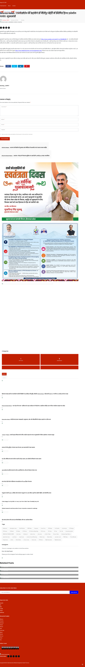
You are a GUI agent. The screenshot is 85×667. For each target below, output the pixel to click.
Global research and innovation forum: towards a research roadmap (19, 508)
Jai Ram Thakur (47, 534)
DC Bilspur (50, 528)
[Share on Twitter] (4, 28)
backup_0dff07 (4, 85)
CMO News (29, 528)
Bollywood (5, 528)
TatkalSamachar (57, 539)
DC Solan (50, 531)
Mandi (1, 632)
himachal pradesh (69, 531)
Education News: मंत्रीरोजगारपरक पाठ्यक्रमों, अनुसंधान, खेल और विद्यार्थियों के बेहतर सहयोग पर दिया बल (26, 419)
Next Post (4, 153)
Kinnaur (1, 626)
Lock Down (14, 536)
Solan (1, 637)
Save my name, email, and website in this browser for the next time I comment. (17, 134)
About (9, 5)
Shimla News (18, 539)
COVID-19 (35, 12)
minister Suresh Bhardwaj (32, 536)
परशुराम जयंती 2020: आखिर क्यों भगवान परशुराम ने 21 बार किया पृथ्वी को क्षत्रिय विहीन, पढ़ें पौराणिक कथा (26, 493)
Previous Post (7, 145)
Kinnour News (56, 534)
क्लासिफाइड (58, 12)
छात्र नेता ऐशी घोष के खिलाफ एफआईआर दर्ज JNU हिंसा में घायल (17, 481)
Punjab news (5, 539)
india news (40, 534)
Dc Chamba (57, 528)
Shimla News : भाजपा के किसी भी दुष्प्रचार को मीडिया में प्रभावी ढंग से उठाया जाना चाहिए (24, 147)
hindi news (18, 534)
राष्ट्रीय (1, 610)
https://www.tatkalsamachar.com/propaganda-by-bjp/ (28, 50)
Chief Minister (22, 528)
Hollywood (25, 534)
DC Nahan (18, 531)
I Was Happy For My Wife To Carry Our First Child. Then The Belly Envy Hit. (20, 501)
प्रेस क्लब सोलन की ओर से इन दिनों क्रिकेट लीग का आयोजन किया (17, 519)
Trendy (4, 377)
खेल (64, 12)
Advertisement (3, 5)
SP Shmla (41, 539)
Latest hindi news (6, 536)
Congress (36, 528)
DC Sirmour (43, 531)
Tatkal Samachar (48, 539)
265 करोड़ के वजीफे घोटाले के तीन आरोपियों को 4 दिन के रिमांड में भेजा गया (19, 470)
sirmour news (26, 539)
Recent (4, 374)
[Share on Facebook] (1, 28)
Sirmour (1, 636)
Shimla (1, 634)
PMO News (65, 536)
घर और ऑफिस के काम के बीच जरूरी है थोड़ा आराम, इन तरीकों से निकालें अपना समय (21, 459)
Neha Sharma (5, 436)
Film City (61, 531)
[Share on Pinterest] (9, 28)
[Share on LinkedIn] (6, 28)
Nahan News (49, 536)
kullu (1, 628)
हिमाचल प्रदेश (43, 12)
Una (1, 639)
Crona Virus (43, 528)
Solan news (34, 539)
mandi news (21, 536)
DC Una (55, 531)
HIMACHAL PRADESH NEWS (8, 534)
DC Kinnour (5, 531)
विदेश (30, 12)
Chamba (1, 621)
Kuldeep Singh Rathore (66, 534)
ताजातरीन (1, 603)
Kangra (1, 624)
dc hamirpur (64, 528)
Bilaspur (1, 619)
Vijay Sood (5, 503)
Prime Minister (73, 536)
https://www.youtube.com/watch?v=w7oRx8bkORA (54, 39)
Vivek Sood (5, 395)
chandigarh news (13, 528)
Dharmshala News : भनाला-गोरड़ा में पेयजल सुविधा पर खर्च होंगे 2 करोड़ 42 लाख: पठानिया (25, 155)
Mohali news (42, 536)
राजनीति (51, 12)
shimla (11, 539)
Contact (13, 5)
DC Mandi (12, 531)
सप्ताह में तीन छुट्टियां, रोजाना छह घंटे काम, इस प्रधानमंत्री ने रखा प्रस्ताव (18, 447)
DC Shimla (25, 531)
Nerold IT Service (26, 662)
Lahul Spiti (2, 630)
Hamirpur (2, 622)
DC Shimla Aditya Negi (33, 531)
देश (25, 12)
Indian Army (32, 534)
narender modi (58, 536)
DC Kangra (71, 528)
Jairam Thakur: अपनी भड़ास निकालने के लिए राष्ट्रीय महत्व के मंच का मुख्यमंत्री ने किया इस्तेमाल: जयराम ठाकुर (28, 435)
